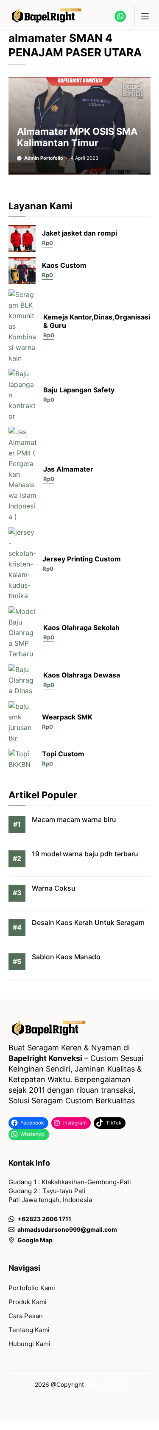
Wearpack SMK (67, 717)
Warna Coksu (53, 888)
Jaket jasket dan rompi (79, 233)
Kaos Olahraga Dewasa (81, 675)
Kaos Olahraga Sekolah (81, 627)
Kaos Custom (64, 265)
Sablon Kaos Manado (66, 956)
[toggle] (144, 16)
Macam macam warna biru (74, 819)
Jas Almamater (68, 469)
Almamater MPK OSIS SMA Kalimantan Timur (77, 137)
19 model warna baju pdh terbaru (85, 854)
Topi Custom (63, 754)
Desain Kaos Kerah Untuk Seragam (88, 922)
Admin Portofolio (43, 158)
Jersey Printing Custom (81, 559)
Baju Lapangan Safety (78, 390)
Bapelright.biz (105, 1384)
